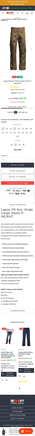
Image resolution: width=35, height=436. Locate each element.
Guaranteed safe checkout (17, 188)
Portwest (21, 349)
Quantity (4, 155)
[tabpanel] (9, 357)
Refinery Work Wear (10, 13)
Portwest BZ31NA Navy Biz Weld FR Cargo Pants (25, 354)
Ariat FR (3, 349)
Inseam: (17, 140)
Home (17, 18)
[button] (14, 87)
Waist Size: (17, 124)
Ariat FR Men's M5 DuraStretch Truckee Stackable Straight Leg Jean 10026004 (8, 355)
